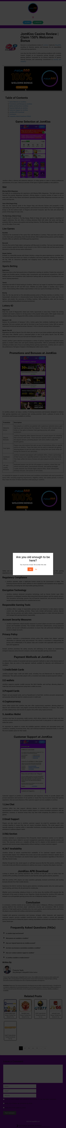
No (36, 569)
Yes (30, 569)
